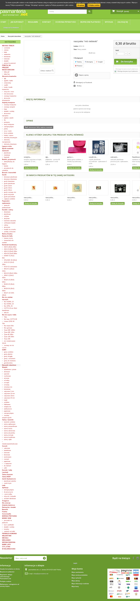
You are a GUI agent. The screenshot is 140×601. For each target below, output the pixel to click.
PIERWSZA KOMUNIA (9, 533)
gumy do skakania (10, 361)
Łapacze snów (7, 146)
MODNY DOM (6, 518)
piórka (6, 129)
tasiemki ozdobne (9, 422)
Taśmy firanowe (7, 474)
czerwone (7, 48)
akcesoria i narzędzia (6, 115)
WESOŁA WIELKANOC (6, 539)
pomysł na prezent (10, 63)
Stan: (75, 49)
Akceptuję (80, 5)
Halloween (7, 404)
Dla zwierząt (6, 503)
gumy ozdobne (8, 352)
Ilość (117, 50)
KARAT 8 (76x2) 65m (8, 257)
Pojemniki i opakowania (6, 202)
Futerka (4, 512)
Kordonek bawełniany (9, 245)
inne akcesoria (8, 94)
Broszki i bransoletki (9, 172)
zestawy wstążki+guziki (6, 416)
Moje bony (75, 586)
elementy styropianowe (6, 141)
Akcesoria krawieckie (9, 76)
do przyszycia (8, 492)
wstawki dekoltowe (10, 498)
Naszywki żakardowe (9, 365)
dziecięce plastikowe (10, 177)
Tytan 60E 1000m (9, 330)
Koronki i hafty (7, 470)
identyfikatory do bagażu (8, 163)
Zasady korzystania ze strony (10, 569)
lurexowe (7, 452)
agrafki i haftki (8, 80)
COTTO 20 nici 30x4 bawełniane (9, 309)
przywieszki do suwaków (7, 169)
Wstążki (4, 367)
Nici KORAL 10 (9, 301)
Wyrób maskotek (7, 148)
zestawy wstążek (9, 107)
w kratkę (6, 380)
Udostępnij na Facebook (84, 82)
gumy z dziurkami (9, 358)
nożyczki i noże (9, 91)
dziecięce (7, 371)
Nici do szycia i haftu (9, 315)
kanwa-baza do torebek (7, 241)
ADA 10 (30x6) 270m (10, 249)
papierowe (7, 411)
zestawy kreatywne (10, 105)
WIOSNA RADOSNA (8, 542)
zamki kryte (7, 483)
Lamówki (5, 472)
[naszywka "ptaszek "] (33, 187)
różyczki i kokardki (10, 496)
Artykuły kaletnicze (8, 505)
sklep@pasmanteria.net (40, 574)
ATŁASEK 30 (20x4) (10, 260)
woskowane (7, 457)
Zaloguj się (122, 22)
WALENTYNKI (6, 536)
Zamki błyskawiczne (9, 479)
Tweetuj (79, 62)
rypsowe (6, 374)
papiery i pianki (8, 118)
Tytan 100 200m (9, 336)
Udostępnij (89, 62)
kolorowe (7, 59)
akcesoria (7, 227)
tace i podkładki (9, 525)
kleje (5, 109)
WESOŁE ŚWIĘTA (8, 45)
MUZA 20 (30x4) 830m (8, 285)
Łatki (3, 485)
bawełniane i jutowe (10, 369)
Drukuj (79, 86)
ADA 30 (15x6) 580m (10, 253)
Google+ (100, 62)
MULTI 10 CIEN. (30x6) (8, 294)
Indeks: (76, 46)
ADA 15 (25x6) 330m (10, 251)
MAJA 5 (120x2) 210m (8, 270)
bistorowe (7, 455)
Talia (5, 317)
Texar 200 (7, 339)
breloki (6, 166)
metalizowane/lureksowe (10, 444)
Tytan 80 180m (8, 334)
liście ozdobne (8, 133)
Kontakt (46, 22)
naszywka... (28, 197)
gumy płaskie (8, 354)
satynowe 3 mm (9, 391)
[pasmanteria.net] (22, 12)
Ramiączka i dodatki (9, 507)
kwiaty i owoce (8, 135)
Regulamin (33, 22)
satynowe (7, 448)
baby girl (6, 72)
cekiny (6, 225)
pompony (7, 122)
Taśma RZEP (6, 476)
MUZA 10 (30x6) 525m (8, 281)
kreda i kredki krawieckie (7, 88)
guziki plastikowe (9, 183)
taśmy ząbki (8, 439)
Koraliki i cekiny (7, 210)
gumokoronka (8, 363)
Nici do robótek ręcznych (7, 298)
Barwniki (5, 509)
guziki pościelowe (9, 196)
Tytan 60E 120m (9, 332)
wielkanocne (8, 409)
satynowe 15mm (9, 396)
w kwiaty (6, 385)
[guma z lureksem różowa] (77, 147)
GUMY (4, 350)
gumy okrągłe (8, 356)
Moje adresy (76, 581)
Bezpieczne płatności (90, 22)
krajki (5, 400)
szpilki (6, 85)
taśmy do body (8, 435)
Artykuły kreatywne (8, 102)
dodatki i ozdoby (9, 111)
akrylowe (7, 218)
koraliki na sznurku (10, 229)
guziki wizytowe (9, 194)
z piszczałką (8, 494)
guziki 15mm (8, 188)
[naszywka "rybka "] (55, 187)
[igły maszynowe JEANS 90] (55, 147)
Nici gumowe (8, 328)
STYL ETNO (6, 547)
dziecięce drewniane (10, 179)
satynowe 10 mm (9, 393)
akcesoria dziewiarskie (6, 99)
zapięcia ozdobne (9, 199)
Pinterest (79, 66)
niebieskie (7, 54)
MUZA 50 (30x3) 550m (8, 290)
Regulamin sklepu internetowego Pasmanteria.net (6, 576)
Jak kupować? (17, 22)
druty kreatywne (9, 124)
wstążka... (27, 157)
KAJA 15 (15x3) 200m (8, 263)
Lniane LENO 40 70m (8, 322)
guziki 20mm (8, 190)
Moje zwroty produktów (80, 575)
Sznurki (4, 446)
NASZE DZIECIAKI (8, 70)
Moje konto (77, 568)
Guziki (4, 175)
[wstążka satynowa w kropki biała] (33, 147)
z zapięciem (8, 463)
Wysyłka (109, 22)
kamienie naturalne (10, 221)
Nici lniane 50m (9, 326)
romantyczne (8, 387)
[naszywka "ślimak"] (77, 187)
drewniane (7, 212)
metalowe (7, 155)
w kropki (6, 382)
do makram (7, 466)
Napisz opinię (83, 75)
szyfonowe (7, 376)
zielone (6, 50)
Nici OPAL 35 (8, 306)
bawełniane (7, 450)
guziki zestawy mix (10, 192)
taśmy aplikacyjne (9, 424)
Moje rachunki (76, 578)
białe (5, 52)
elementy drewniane (10, 144)
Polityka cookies (94, 5)
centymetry (7, 83)
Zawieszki (5, 151)
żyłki (5, 468)
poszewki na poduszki (7, 521)
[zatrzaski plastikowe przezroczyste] (120, 147)
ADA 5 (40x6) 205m (10, 247)
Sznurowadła (6, 514)
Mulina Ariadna (7, 234)
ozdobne (6, 402)
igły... (47, 157)
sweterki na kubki (9, 531)
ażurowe (6, 378)
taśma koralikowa (9, 437)
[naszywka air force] (120, 187)
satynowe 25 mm (9, 398)
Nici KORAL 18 (9, 304)
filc (5, 120)
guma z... (70, 157)
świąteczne (7, 406)
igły (5, 78)
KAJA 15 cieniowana (10, 266)
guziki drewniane (9, 181)
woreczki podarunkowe (6, 206)
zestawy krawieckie (10, 96)
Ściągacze (5, 501)
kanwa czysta (8, 238)
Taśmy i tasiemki (7, 420)
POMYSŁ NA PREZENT (6, 66)
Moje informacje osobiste (80, 583)
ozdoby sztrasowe (9, 231)
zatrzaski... (114, 157)
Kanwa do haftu (7, 236)
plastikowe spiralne (10, 481)
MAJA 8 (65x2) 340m (10, 273)
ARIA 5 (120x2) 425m (8, 276)
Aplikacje (5, 487)
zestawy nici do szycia (8, 346)
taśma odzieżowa (9, 431)
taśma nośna (8, 428)
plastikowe (7, 153)
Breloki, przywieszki (9, 159)
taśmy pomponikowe (10, 426)
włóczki (6, 312)
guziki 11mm (8, 186)
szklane (6, 216)
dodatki (6, 61)
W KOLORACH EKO (8, 549)
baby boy (7, 74)
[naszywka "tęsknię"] (98, 187)
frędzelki (6, 157)
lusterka (6, 529)
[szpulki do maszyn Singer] (98, 147)
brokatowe (7, 56)
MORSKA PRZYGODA (9, 516)
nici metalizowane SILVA (8, 342)
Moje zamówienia (77, 572)
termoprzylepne (9, 490)
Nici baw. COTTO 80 (10, 319)
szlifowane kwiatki (9, 223)
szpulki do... (93, 157)
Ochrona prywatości (65, 22)
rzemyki (6, 459)
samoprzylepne (9, 126)
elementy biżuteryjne (10, 137)
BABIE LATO (6, 544)
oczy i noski (8, 131)
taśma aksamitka (9, 433)
